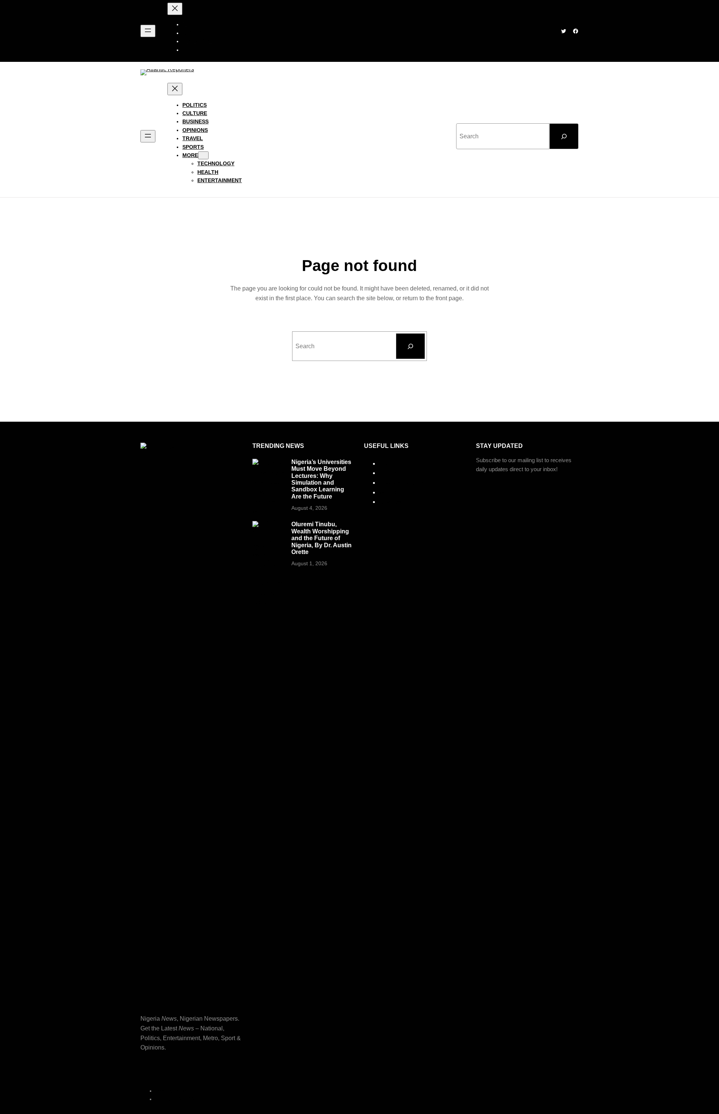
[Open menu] (147, 31)
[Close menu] (174, 9)
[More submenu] (203, 155)
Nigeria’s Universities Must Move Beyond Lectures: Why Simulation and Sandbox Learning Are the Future (321, 479)
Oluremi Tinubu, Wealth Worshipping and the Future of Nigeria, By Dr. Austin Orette (321, 538)
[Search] (564, 136)
